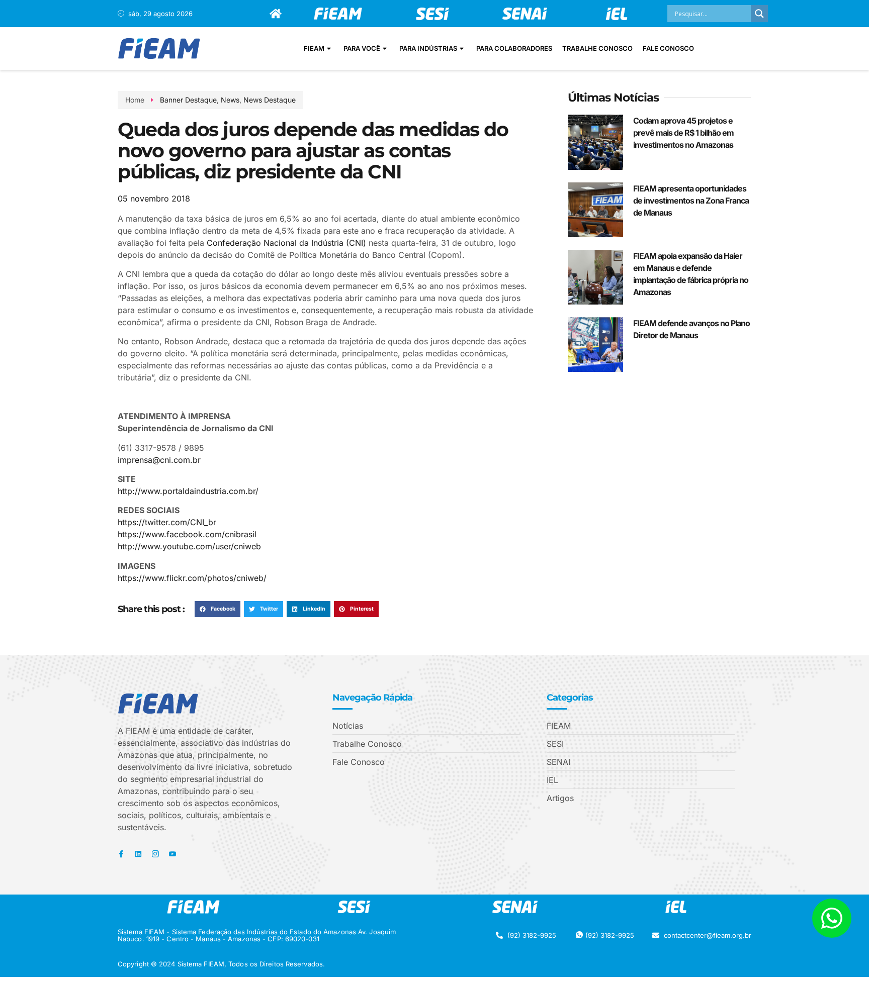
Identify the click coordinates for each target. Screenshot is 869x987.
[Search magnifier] (759, 13)
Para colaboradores (514, 48)
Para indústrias (428, 48)
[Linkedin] (138, 853)
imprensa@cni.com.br (159, 460)
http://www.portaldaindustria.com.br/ (188, 491)
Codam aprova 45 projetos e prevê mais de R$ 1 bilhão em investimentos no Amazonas (683, 133)
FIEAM (314, 48)
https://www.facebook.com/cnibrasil (187, 534)
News (230, 99)
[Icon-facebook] (121, 853)
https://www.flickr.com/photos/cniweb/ (192, 578)
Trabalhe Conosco (597, 48)
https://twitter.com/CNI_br (167, 522)
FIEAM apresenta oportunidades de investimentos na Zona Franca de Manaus (691, 200)
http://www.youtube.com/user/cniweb (189, 546)
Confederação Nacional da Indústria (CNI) (286, 243)
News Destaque (269, 99)
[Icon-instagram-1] (155, 853)
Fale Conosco (668, 48)
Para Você (361, 48)
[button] (217, 609)
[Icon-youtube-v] (172, 853)
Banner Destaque (188, 99)
